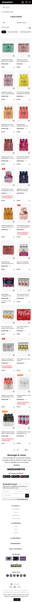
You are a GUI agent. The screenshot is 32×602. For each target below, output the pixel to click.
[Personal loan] (23, 559)
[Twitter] (11, 575)
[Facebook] (7, 575)
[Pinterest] (14, 575)
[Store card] (8, 559)
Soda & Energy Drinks (25, 32)
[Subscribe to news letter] (27, 496)
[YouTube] (21, 575)
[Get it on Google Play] (15, 476)
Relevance (24, 22)
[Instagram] (18, 575)
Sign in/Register (16, 509)
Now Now (16, 532)
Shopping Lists (16, 515)
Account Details (16, 518)
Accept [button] (17, 599)
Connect (16, 526)
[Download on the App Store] (7, 476)
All (3, 32)
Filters (3, 22)
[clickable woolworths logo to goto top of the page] (16, 469)
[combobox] (17, 7)
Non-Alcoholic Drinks (13, 32)
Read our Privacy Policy (22, 499)
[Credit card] (15, 559)
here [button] (26, 596)
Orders (16, 512)
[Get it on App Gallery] (24, 476)
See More (17, 465)
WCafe (16, 529)
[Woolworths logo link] (7, 2)
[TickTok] (24, 575)
